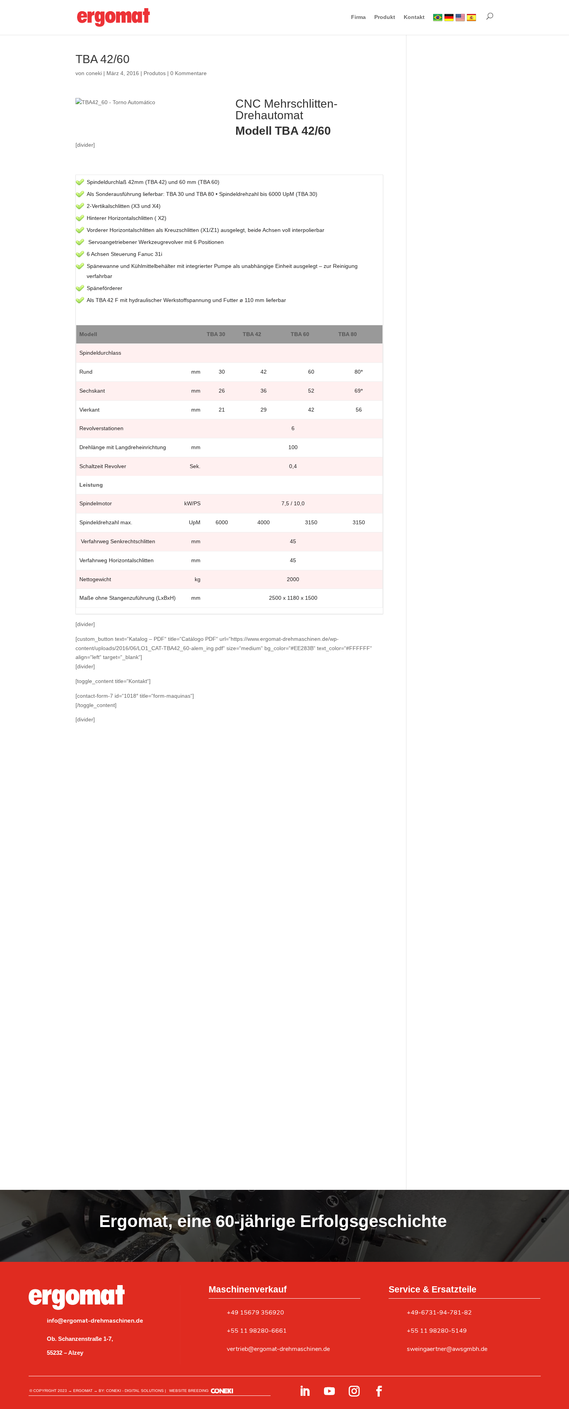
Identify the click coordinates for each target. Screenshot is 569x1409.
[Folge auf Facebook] (379, 1391)
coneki (94, 73)
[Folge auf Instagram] (354, 1391)
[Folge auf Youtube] (329, 1391)
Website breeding (189, 1390)
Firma (358, 17)
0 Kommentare (188, 73)
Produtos (155, 73)
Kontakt (414, 17)
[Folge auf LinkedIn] (304, 1391)
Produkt (384, 17)
